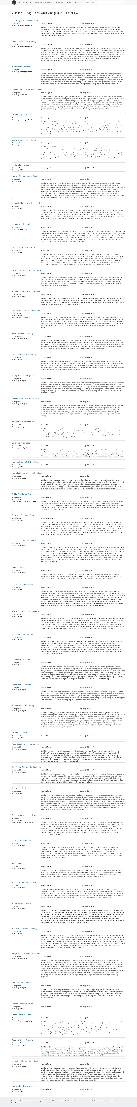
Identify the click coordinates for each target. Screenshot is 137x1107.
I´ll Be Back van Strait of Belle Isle (26, 310)
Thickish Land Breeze (21, 165)
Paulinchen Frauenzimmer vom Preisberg (29, 540)
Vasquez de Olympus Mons (23, 634)
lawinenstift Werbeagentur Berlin (109, 1101)
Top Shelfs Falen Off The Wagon (25, 462)
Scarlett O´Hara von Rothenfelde (25, 611)
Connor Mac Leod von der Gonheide (27, 89)
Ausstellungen (37, 2)
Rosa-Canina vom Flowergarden (25, 744)
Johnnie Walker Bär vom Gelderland (27, 291)
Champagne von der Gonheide (25, 20)
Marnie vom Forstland (21, 659)
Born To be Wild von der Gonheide (26, 767)
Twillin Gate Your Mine (21, 1015)
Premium (60, 2)
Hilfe (70, 2)
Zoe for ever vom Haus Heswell (25, 815)
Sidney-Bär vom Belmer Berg (24, 354)
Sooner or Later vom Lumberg (24, 928)
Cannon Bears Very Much (22, 1003)
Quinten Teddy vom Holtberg (24, 140)
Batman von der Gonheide (23, 224)
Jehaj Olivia (16, 863)
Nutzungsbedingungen (38, 1101)
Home (23, 2)
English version (16, 1103)
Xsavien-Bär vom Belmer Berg (24, 176)
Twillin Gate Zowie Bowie (22, 494)
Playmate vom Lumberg (22, 840)
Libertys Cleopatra (19, 733)
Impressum (15, 1101)
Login (79, 2)
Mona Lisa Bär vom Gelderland (25, 1061)
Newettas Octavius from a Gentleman (28, 473)
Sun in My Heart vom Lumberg (25, 882)
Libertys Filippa (18, 567)
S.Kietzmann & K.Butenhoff (65, 1101)
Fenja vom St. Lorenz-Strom (23, 515)
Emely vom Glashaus (20, 788)
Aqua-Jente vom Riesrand (22, 1040)
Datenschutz (24, 1101)
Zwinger (49, 2)
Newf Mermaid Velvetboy (22, 333)
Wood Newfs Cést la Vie (22, 66)
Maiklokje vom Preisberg (22, 903)
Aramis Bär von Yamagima (23, 422)
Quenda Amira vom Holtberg (24, 41)
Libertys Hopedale (19, 115)
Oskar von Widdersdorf (21, 443)
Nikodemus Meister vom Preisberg (26, 270)
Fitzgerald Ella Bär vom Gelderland (26, 953)
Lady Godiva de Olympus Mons (25, 1086)
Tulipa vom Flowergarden (22, 584)
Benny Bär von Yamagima (23, 375)
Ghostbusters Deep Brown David (25, 398)
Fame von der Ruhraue (21, 982)
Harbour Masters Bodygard (23, 247)
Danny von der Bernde (21, 684)
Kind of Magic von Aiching (23, 705)
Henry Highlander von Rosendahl (26, 203)
